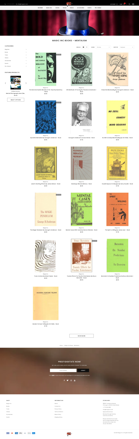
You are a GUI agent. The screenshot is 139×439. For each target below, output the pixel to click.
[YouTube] (74, 380)
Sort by (116, 47)
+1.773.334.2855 (10, 4)
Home (61, 345)
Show (92, 47)
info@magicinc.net (23, 4)
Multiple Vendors (16, 91)
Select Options (16, 100)
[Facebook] (64, 380)
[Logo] (69, 4)
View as (78, 47)
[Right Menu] (133, 4)
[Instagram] (71, 380)
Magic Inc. (45, 87)
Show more (81, 336)
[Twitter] (67, 380)
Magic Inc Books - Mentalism (72, 345)
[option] (16, 89)
